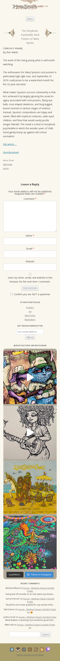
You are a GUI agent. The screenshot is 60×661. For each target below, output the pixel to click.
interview (7, 164)
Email (30, 248)
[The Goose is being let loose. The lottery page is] (30, 542)
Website (30, 261)
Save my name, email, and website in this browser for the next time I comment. (30, 279)
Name (30, 235)
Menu (30, 19)
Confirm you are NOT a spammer (31, 294)
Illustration (30, 319)
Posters (30, 307)
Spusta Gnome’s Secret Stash (30, 655)
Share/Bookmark (11, 152)
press (6, 168)
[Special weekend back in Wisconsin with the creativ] (30, 377)
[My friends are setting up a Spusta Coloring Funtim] (30, 432)
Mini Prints (30, 315)
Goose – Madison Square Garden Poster (37, 609)
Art (30, 311)
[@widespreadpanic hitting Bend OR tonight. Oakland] (30, 487)
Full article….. (10, 144)
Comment (30, 198)
